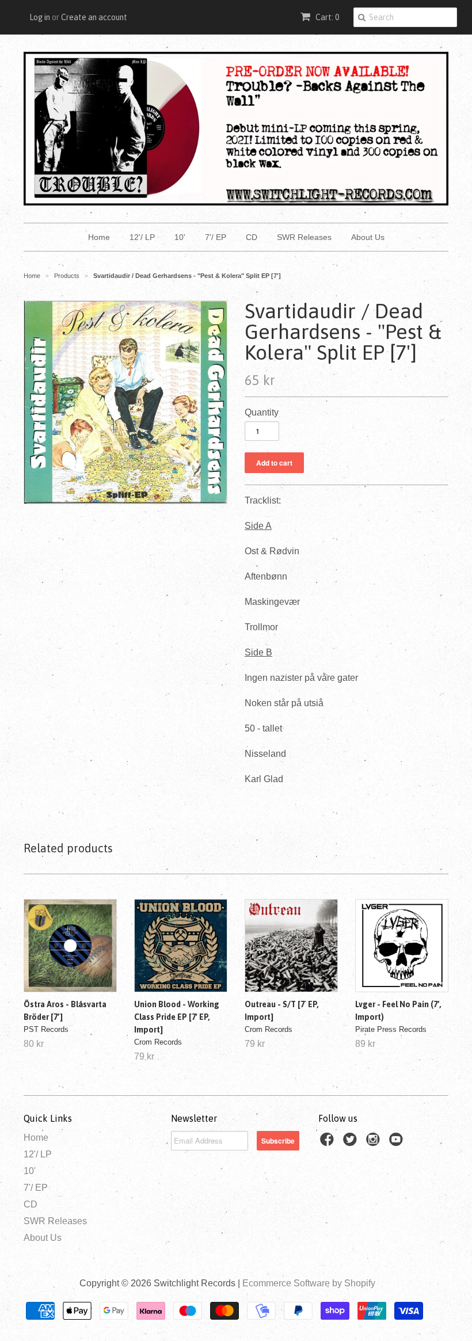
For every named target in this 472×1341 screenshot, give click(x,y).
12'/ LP (142, 237)
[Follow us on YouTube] (397, 1143)
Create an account (94, 17)
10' (179, 237)
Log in (39, 17)
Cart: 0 (326, 17)
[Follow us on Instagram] (374, 1143)
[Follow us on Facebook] (328, 1143)
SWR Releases (304, 237)
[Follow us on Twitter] (351, 1143)
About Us (368, 237)
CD (251, 237)
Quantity (262, 412)
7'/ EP (215, 237)
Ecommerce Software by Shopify (308, 1283)
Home (99, 237)
